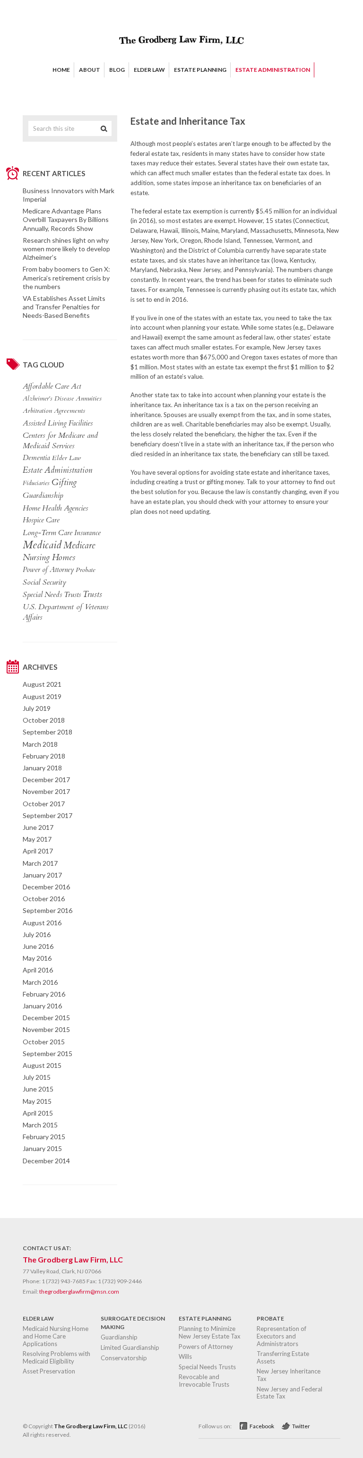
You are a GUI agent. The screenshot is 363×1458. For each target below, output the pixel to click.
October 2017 (44, 804)
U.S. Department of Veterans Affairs (66, 612)
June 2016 (38, 946)
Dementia (36, 458)
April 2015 (38, 1113)
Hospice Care (41, 520)
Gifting (64, 482)
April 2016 (38, 970)
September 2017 (47, 815)
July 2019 (37, 708)
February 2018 (44, 756)
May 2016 (37, 958)
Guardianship (43, 495)
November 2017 (46, 791)
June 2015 (38, 1089)
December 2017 (46, 780)
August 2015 (42, 1065)
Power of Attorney (48, 570)
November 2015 (46, 1029)
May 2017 (37, 839)
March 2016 (40, 982)
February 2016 (44, 994)
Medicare (79, 545)
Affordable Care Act (52, 386)
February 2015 (44, 1137)
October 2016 (44, 899)
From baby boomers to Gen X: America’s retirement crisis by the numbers (66, 277)
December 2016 (46, 887)
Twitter (301, 1426)
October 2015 (44, 1042)
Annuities (89, 398)
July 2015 (37, 1077)
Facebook (262, 1426)
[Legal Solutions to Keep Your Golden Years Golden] (181, 49)
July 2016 (37, 934)
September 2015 (47, 1053)
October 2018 (44, 720)
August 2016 (42, 923)
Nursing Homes (49, 558)
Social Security (44, 582)
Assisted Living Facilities (58, 423)
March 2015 (40, 1125)
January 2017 (42, 875)
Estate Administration (57, 470)
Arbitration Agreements (54, 410)
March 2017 (40, 863)
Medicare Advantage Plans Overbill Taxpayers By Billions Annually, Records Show (66, 219)
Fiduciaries (36, 483)
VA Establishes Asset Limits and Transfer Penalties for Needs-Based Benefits (64, 306)
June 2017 (38, 827)
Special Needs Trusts (52, 594)
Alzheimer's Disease (48, 398)
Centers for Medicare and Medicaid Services (60, 440)
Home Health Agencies (55, 508)
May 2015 (37, 1101)
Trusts (92, 594)
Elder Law (66, 457)
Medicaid (42, 545)
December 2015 (46, 1018)
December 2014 (46, 1161)
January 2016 (42, 1006)
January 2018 (42, 768)
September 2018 (47, 732)
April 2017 (38, 851)
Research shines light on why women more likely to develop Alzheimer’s (66, 248)
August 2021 (42, 684)
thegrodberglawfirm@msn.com (79, 1291)
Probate (85, 569)
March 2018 (40, 744)
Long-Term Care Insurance (62, 533)
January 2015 (42, 1148)
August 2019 (42, 696)
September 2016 (47, 910)
